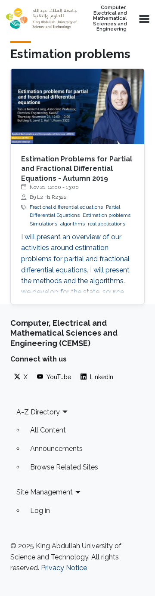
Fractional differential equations (66, 207)
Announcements (56, 449)
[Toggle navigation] (143, 18)
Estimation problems (106, 215)
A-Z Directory (38, 412)
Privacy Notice (64, 568)
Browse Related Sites (64, 467)
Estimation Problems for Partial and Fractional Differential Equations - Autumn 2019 (76, 168)
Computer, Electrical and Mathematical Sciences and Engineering (110, 18)
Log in (40, 510)
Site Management (44, 492)
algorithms (72, 224)
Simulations (43, 224)
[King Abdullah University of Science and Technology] (41, 18)
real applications (106, 224)
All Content (48, 430)
